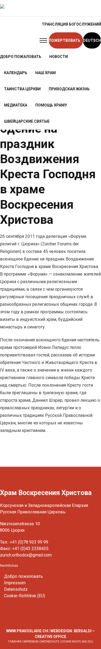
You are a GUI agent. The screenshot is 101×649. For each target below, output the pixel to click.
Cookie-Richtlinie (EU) (24, 595)
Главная (14, 641)
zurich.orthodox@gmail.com (26, 555)
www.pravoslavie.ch (27, 631)
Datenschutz (16, 589)
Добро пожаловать (23, 576)
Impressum (15, 582)
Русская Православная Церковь (32, 511)
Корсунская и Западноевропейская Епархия (44, 505)
